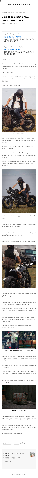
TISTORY (19, 474)
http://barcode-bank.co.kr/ (11, 47)
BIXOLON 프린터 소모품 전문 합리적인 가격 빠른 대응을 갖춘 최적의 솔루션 (19, 40)
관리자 (24, 474)
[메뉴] (3, 4)
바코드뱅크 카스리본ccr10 (12, 49)
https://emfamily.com (10, 34)
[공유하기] (8, 443)
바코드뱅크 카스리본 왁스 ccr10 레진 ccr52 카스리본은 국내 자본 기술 (18, 53)
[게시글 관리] (10, 443)
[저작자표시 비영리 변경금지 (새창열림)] (22, 443)
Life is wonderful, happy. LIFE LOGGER (19, 4)
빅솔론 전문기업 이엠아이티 (12, 37)
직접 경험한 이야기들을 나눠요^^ (12, 458)
